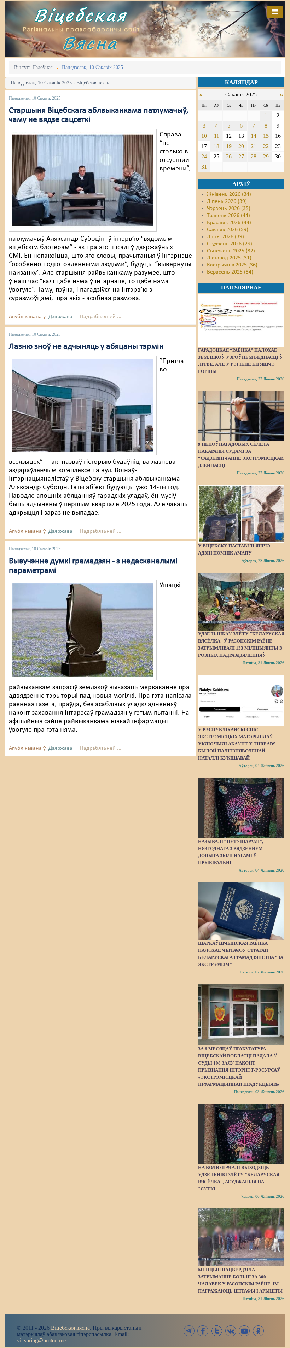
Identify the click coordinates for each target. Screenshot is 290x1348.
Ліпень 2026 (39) (227, 201)
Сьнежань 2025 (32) (231, 251)
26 (229, 156)
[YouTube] (244, 1331)
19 (229, 146)
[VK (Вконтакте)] (231, 1331)
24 (204, 156)
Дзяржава (60, 317)
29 (266, 156)
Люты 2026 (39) (225, 237)
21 (253, 146)
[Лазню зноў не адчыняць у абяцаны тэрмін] (83, 405)
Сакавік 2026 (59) (227, 230)
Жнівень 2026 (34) (229, 194)
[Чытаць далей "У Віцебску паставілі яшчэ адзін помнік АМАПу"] (241, 513)
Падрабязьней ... (100, 317)
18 (216, 146)
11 (216, 136)
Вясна (90, 43)
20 (241, 146)
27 (241, 156)
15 (266, 136)
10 (204, 136)
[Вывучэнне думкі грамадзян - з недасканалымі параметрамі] (83, 630)
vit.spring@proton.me (41, 1340)
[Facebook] (203, 1331)
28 (253, 156)
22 (266, 146)
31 (204, 167)
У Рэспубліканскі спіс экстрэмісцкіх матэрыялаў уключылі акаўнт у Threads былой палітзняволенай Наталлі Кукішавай (237, 744)
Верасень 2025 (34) (230, 272)
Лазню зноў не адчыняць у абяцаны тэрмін (86, 346)
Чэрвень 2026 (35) (228, 208)
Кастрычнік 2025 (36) (232, 265)
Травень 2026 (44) (228, 215)
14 (253, 136)
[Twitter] (217, 1331)
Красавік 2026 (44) (229, 222)
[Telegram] (189, 1331)
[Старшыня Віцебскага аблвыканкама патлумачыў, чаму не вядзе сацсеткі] (83, 180)
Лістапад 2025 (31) (229, 258)
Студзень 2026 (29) (229, 244)
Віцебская (80, 15)
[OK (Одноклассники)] (258, 1331)
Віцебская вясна (70, 1328)
